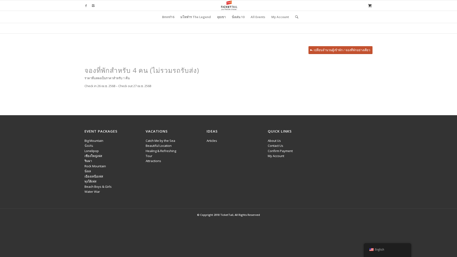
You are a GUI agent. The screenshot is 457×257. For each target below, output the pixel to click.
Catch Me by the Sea (160, 140)
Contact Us (275, 145)
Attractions (153, 161)
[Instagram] (93, 5)
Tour (149, 156)
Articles (212, 140)
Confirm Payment (280, 151)
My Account (276, 156)
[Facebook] (85, 5)
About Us (274, 140)
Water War (92, 191)
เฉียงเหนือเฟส (93, 176)
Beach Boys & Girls (98, 186)
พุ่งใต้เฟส (90, 181)
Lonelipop (91, 151)
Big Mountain (93, 140)
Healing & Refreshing (161, 151)
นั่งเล (87, 171)
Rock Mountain (95, 166)
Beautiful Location (159, 145)
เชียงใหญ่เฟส (93, 156)
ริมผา (88, 161)
